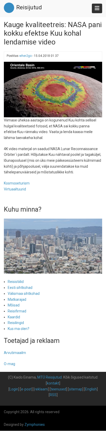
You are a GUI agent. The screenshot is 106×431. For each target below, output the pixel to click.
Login (14, 389)
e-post (26, 389)
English (91, 389)
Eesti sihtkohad (20, 288)
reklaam (41, 389)
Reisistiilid (16, 282)
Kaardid (14, 317)
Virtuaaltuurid (15, 189)
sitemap (75, 389)
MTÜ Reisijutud (49, 377)
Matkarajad (17, 299)
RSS (53, 395)
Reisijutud (29, 7)
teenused (58, 389)
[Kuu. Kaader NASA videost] (53, 89)
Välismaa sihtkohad (24, 293)
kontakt (53, 383)
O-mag (9, 364)
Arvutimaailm (15, 353)
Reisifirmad (17, 311)
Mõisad (14, 305)
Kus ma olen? (18, 329)
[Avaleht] (9, 7)
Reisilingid (16, 323)
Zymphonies (34, 424)
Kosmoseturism (17, 183)
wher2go (25, 56)
